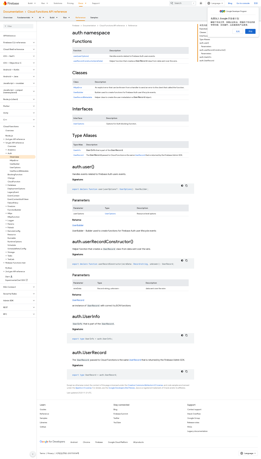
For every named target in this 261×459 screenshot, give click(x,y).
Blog (230, 3)
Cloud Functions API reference (47, 11)
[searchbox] (18, 26)
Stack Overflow (194, 414)
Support (96, 3)
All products (138, 442)
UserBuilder (78, 92)
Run (43, 3)
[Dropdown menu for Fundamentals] (33, 17)
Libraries (43, 422)
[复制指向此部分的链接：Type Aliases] (99, 135)
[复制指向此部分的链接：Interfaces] (95, 109)
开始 (250, 31)
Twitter (116, 418)
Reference (81, 17)
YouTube (117, 422)
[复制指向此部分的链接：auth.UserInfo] (102, 316)
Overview (7, 17)
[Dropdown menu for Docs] (86, 3)
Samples (94, 17)
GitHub (43, 427)
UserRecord (78, 155)
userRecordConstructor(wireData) (88, 61)
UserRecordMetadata (82, 97)
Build (30, 3)
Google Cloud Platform (118, 442)
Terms (42, 453)
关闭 (238, 31)
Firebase (75, 25)
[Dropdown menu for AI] (44, 17)
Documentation (13, 11)
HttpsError (77, 87)
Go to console (243, 3)
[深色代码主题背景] (182, 185)
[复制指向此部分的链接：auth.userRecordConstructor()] (136, 242)
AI (40, 17)
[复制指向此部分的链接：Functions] (94, 41)
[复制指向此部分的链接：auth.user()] (97, 167)
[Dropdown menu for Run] (48, 3)
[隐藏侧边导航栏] (32, 454)
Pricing (70, 3)
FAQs (189, 427)
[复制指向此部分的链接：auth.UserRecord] (109, 353)
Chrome (86, 442)
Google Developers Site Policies (122, 388)
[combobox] (182, 3)
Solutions (58, 3)
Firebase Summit (121, 414)
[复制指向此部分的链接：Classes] (90, 73)
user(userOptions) (81, 56)
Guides (43, 409)
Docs (80, 3)
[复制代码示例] (186, 185)
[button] (16, 42)
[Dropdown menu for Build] (35, 3)
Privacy (51, 453)
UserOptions (78, 123)
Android (73, 442)
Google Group (193, 418)
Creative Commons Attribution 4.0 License (145, 385)
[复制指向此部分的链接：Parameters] (92, 200)
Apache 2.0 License (84, 388)
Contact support (194, 409)
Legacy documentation (197, 431)
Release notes (193, 422)
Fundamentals (23, 17)
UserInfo (77, 150)
